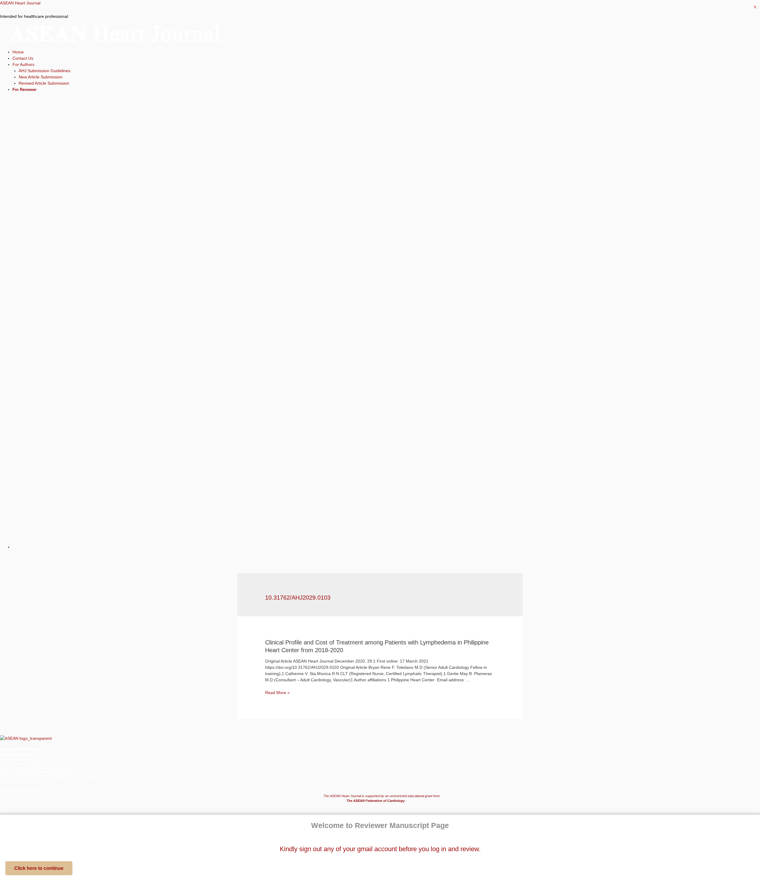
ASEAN (6, 749)
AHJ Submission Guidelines (44, 70)
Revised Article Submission (44, 83)
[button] (38, 868)
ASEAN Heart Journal (20, 3)
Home (18, 52)
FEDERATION (26, 749)
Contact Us (22, 58)
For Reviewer (24, 89)
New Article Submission (40, 77)
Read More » (277, 692)
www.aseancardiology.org (21, 791)
